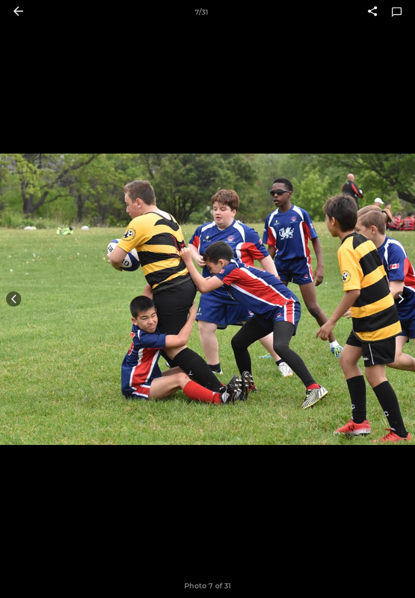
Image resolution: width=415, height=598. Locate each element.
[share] (372, 12)
